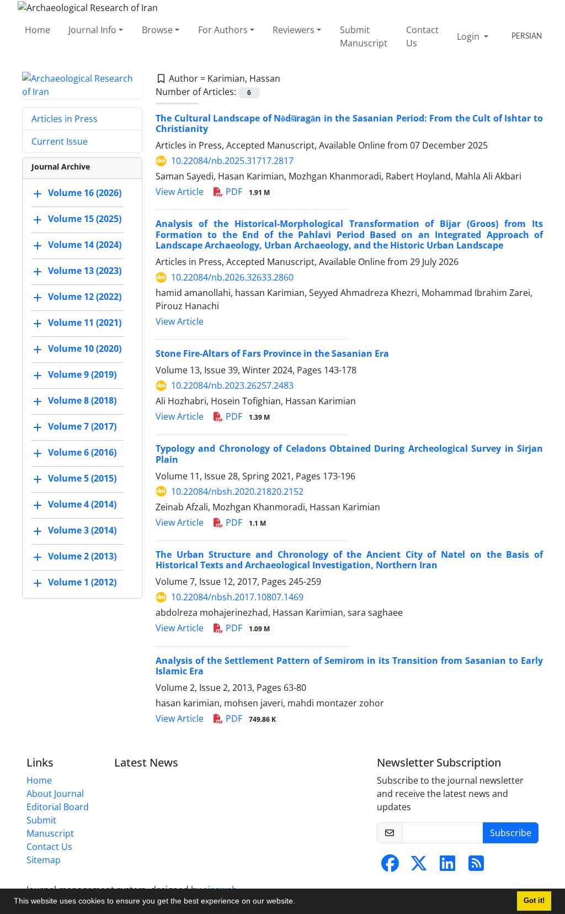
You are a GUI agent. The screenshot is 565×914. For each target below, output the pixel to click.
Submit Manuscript (363, 36)
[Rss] (476, 866)
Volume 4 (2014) (82, 504)
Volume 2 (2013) (82, 556)
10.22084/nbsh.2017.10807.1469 (237, 597)
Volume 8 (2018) (82, 400)
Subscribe (510, 833)
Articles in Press (64, 119)
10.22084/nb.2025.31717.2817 (232, 161)
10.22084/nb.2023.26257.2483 (232, 385)
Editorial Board (57, 807)
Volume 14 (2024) (84, 245)
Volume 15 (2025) (84, 219)
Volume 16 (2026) (84, 193)
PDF (246, 192)
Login (469, 36)
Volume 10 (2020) (84, 348)
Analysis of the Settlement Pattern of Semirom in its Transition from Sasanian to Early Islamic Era (349, 665)
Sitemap (43, 860)
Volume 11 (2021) (84, 322)
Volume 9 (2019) (82, 374)
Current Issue (59, 141)
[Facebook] (390, 866)
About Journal (55, 794)
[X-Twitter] (419, 866)
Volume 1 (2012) (82, 582)
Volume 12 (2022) (84, 296)
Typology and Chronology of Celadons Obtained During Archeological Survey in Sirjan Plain (349, 453)
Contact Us (422, 36)
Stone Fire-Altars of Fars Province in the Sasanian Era (272, 353)
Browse (157, 30)
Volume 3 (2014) (82, 530)
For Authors (223, 30)
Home (37, 30)
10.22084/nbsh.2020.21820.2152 (237, 491)
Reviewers (294, 30)
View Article (180, 192)
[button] (299, 902)
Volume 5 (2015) (82, 478)
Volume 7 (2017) (82, 426)
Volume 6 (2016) (82, 452)
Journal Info (92, 30)
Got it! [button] (534, 901)
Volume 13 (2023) (84, 271)
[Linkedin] (447, 866)
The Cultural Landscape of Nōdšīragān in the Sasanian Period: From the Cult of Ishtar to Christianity (349, 123)
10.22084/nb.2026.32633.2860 (232, 277)
